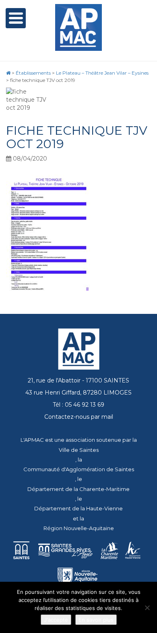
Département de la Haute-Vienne (78, 508)
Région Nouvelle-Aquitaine (78, 528)
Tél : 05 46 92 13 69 (78, 404)
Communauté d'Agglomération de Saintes (78, 469)
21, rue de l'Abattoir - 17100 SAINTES (78, 380)
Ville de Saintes (79, 450)
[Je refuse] (147, 608)
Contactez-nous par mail (78, 416)
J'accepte (56, 619)
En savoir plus (96, 619)
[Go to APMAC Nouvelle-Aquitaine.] (8, 73)
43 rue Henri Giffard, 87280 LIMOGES (78, 392)
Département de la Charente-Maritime (78, 489)
